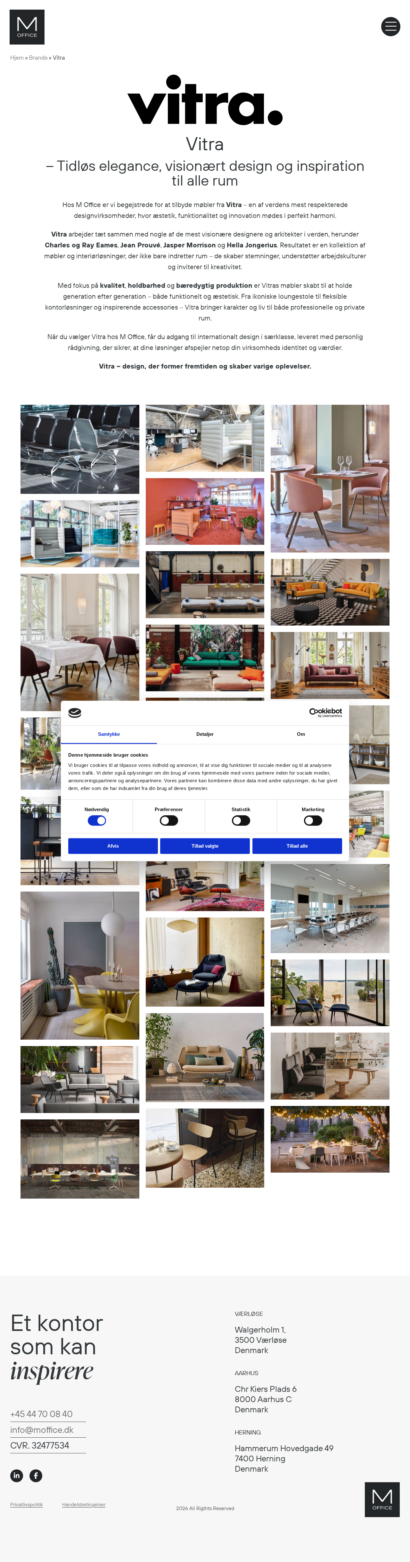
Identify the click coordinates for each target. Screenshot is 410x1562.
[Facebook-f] (35, 1475)
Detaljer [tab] (205, 734)
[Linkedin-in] (16, 1475)
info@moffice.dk (41, 1429)
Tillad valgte (205, 846)
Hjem (17, 57)
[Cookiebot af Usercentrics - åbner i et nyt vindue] (314, 713)
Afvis (113, 846)
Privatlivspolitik (26, 1504)
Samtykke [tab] (109, 734)
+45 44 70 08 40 (41, 1413)
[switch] (169, 821)
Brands (38, 57)
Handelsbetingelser (83, 1504)
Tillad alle (297, 846)
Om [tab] (301, 734)
